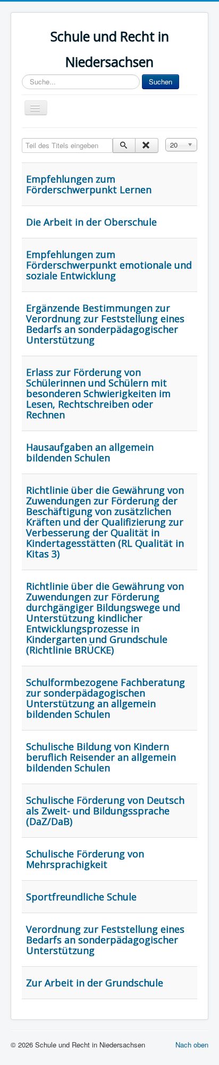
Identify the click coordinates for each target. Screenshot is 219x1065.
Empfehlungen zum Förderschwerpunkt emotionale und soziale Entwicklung (109, 265)
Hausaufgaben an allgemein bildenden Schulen (90, 452)
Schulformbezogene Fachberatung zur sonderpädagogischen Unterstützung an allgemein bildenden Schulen (105, 698)
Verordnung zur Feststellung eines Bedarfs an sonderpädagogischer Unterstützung (105, 940)
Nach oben (191, 1045)
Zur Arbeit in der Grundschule (94, 982)
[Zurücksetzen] (146, 145)
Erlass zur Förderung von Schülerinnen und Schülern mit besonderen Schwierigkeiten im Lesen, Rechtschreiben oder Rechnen (98, 393)
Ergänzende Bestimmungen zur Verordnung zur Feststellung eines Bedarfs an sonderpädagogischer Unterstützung (105, 324)
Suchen (160, 81)
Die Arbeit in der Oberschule (91, 222)
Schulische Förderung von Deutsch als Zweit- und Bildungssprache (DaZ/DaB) (105, 811)
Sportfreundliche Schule (81, 896)
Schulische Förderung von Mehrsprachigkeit (85, 859)
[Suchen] (124, 145)
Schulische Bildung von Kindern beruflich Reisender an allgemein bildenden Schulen (101, 757)
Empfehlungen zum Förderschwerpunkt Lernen (88, 184)
